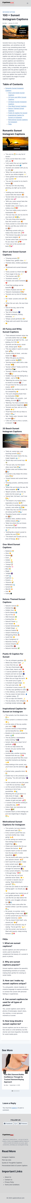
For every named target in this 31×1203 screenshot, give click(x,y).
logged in (14, 1108)
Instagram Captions (9, 12)
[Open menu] (27, 3)
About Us (8, 1177)
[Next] (26, 1072)
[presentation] (15, 1062)
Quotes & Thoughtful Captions (12, 1163)
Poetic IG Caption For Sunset (17, 113)
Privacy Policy (9, 1182)
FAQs (10, 124)
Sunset (18, 822)
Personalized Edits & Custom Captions (14, 1165)
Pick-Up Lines (6, 1160)
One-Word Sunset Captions (17, 106)
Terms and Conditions (12, 1185)
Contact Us (8, 1179)
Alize (5, 23)
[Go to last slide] (4, 1072)
